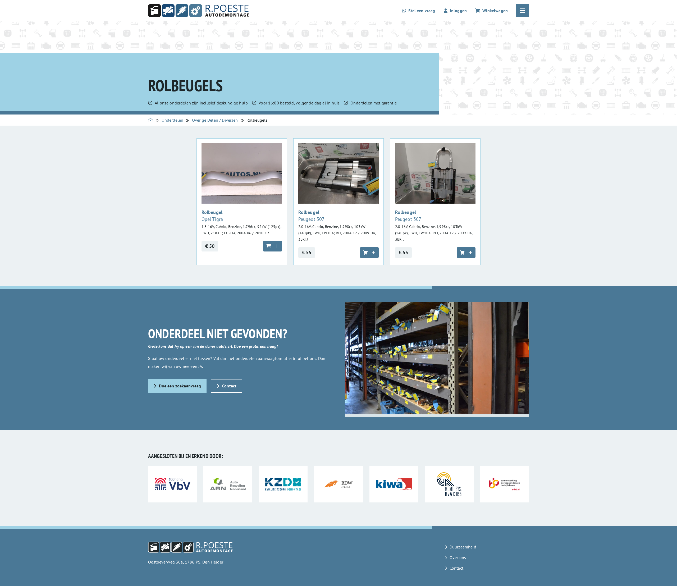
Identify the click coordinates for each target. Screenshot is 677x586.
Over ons (458, 557)
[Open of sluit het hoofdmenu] (522, 10)
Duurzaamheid (463, 547)
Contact (229, 385)
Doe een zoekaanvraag (180, 385)
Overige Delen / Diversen (215, 120)
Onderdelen (173, 120)
